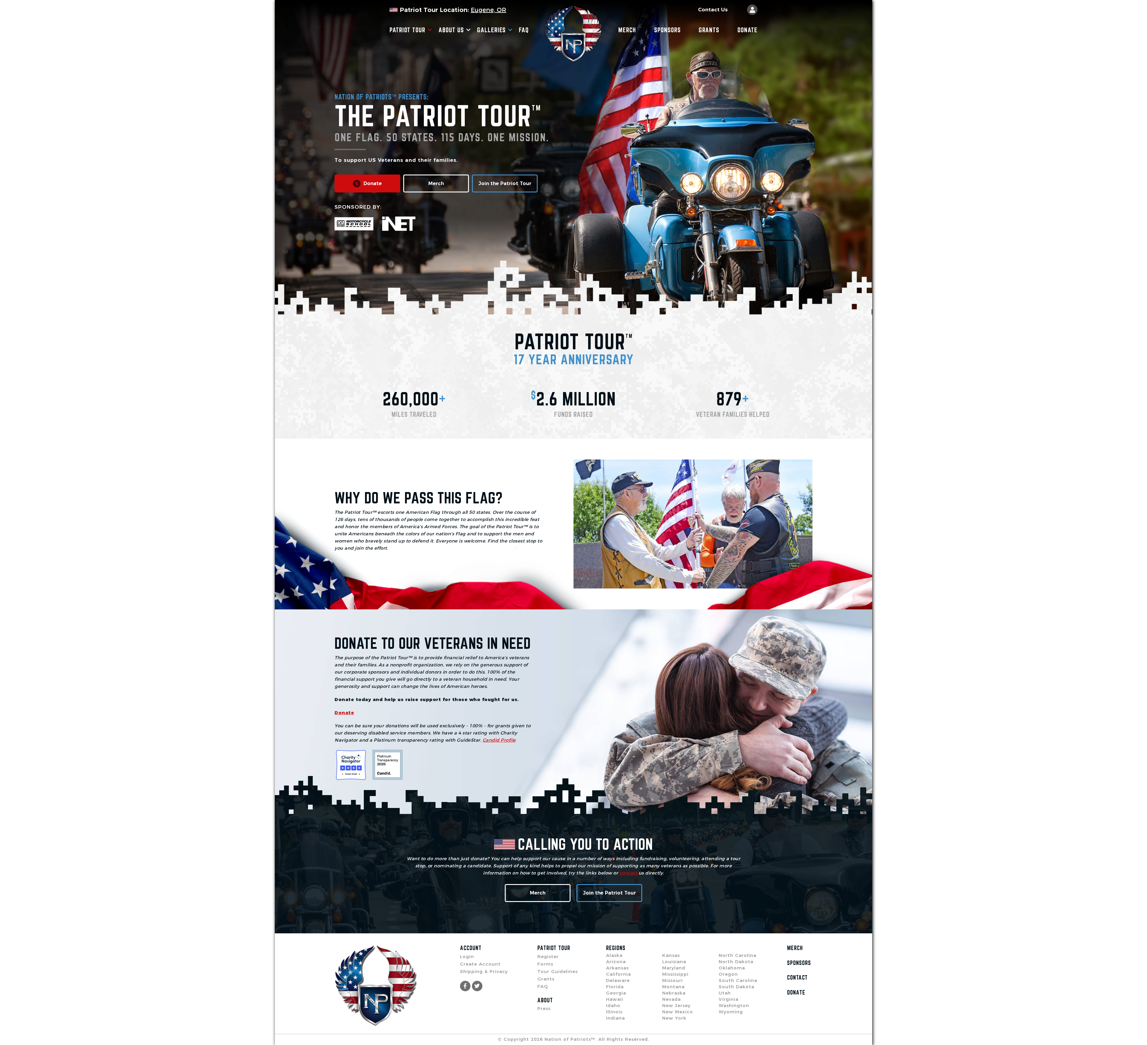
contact (629, 873)
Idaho (613, 1005)
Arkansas (617, 968)
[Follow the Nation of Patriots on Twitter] (477, 986)
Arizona (616, 961)
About (545, 1000)
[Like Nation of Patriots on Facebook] (465, 986)
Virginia (728, 999)
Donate (747, 29)
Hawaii (614, 999)
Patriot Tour (407, 29)
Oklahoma (732, 968)
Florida (615, 986)
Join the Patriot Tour (505, 183)
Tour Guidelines (557, 971)
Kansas (671, 955)
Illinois (614, 1011)
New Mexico (677, 1011)
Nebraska (674, 993)
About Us (451, 29)
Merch (627, 29)
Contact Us (713, 9)
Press (544, 1008)
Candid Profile (499, 740)
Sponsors (667, 29)
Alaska (614, 955)
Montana (673, 986)
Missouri (672, 980)
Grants (709, 29)
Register (548, 956)
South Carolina (738, 980)
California (618, 974)
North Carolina (737, 955)
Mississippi (675, 974)
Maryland (673, 968)
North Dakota (736, 961)
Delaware (618, 980)
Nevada (671, 999)
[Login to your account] (752, 9)
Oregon (728, 974)
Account (471, 948)
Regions (615, 948)
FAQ (524, 29)
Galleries (491, 29)
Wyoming (731, 1011)
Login (467, 956)
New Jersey (676, 1005)
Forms (545, 964)
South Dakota (736, 986)
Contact (797, 977)
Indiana (615, 1018)
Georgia (616, 993)
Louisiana (674, 961)
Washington (734, 1005)
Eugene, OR (488, 9)
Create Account (480, 964)
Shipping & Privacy (484, 971)
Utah (725, 993)
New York (674, 1018)
